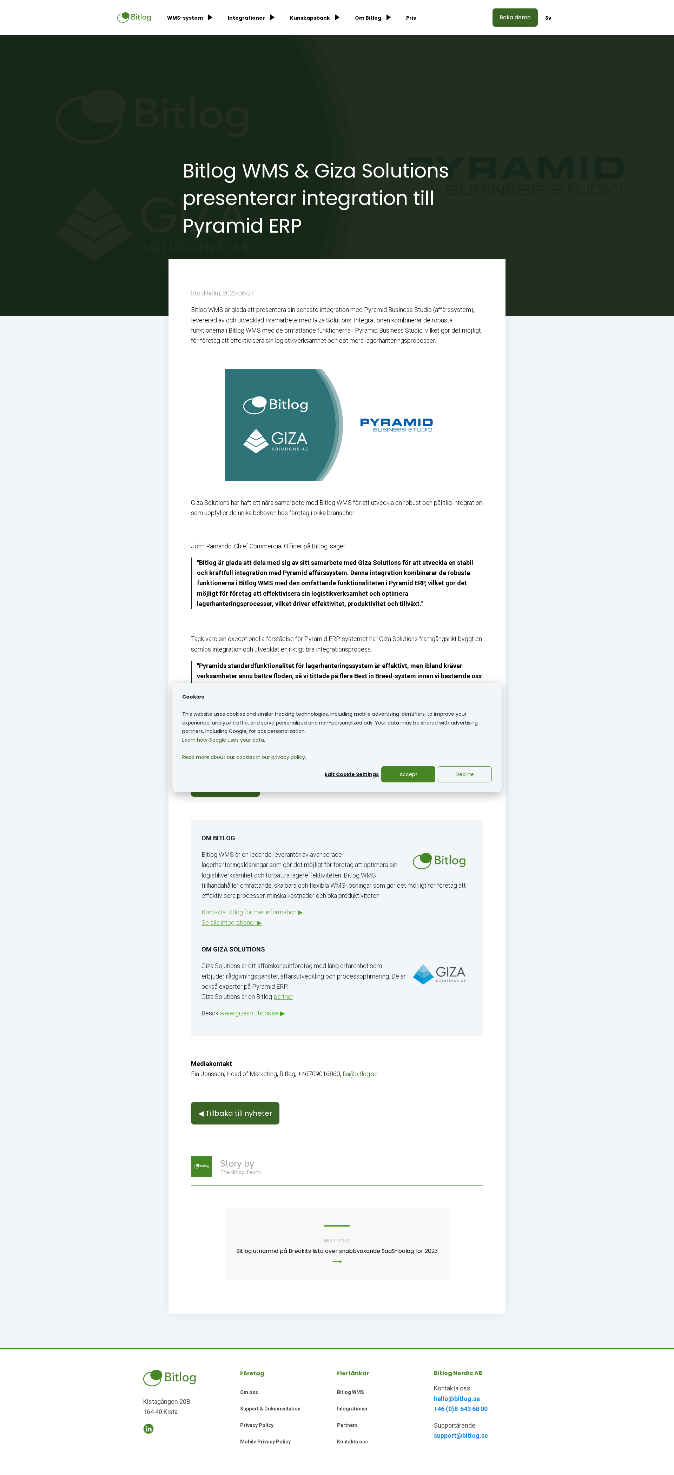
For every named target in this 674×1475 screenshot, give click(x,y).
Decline (465, 774)
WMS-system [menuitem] (185, 17)
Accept (408, 774)
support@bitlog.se (461, 1435)
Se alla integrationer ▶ (231, 922)
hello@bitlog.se (457, 1398)
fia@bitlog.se (360, 1073)
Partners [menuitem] (347, 1425)
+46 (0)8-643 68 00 (461, 1409)
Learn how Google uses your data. (223, 739)
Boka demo (515, 17)
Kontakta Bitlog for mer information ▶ (252, 912)
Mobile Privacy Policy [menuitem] (265, 1441)
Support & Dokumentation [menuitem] (270, 1408)
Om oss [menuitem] (249, 1392)
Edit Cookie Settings (352, 774)
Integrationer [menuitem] (246, 17)
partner (283, 996)
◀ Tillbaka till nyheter (235, 1113)
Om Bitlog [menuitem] (368, 17)
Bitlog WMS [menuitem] (350, 1392)
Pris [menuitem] (411, 17)
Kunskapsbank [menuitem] (310, 17)
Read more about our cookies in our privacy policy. (244, 756)
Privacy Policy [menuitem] (256, 1425)
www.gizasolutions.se (249, 1013)
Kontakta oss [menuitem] (352, 1441)
